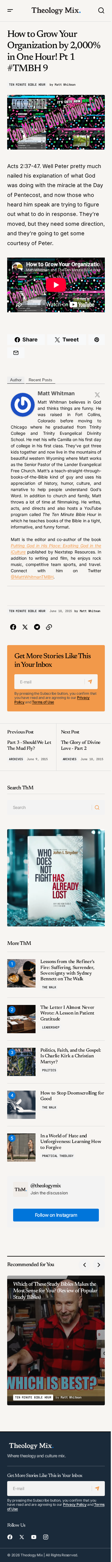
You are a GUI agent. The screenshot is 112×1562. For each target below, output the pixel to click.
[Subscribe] (91, 682)
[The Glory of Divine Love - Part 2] (80, 747)
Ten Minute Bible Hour (27, 85)
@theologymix (45, 1186)
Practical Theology (57, 1156)
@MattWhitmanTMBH (32, 576)
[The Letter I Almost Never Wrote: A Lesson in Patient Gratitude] (21, 1019)
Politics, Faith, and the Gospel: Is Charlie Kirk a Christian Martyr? (70, 1056)
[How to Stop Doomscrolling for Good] (21, 1105)
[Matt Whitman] (23, 404)
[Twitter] (97, 394)
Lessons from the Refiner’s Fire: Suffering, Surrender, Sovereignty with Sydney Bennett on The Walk (67, 970)
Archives (16, 759)
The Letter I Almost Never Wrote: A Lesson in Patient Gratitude (67, 1013)
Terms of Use (43, 702)
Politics (49, 1070)
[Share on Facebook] (13, 627)
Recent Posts (40, 380)
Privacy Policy (75, 1504)
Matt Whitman (56, 393)
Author (16, 380)
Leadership (50, 1027)
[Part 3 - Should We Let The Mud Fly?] (31, 747)
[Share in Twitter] (25, 627)
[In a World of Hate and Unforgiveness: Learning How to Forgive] (21, 1147)
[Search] (98, 807)
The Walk (49, 987)
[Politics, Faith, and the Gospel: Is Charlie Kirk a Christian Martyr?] (21, 1062)
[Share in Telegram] (37, 627)
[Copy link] (49, 627)
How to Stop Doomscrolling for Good (72, 1096)
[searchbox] (49, 807)
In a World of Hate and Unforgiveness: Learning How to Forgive (70, 1142)
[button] (10, 10)
